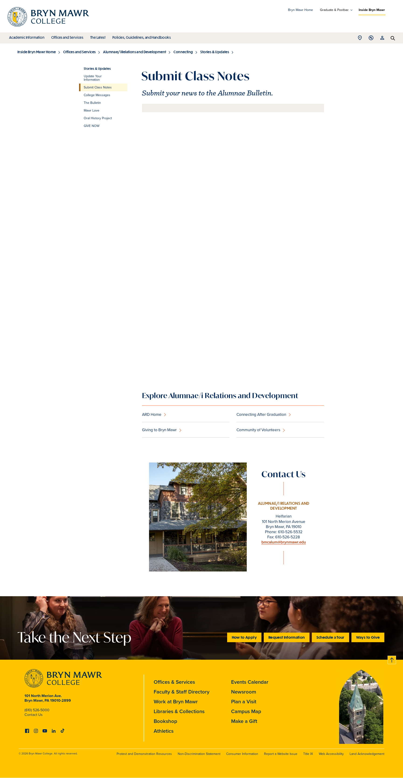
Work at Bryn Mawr (176, 701)
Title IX (308, 753)
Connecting (183, 52)
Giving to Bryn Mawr (159, 430)
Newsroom (243, 692)
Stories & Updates (214, 52)
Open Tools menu (371, 39)
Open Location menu (360, 39)
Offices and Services (67, 37)
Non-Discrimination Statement (199, 753)
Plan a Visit (243, 701)
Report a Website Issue (280, 753)
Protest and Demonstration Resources (144, 753)
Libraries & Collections (179, 711)
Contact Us (33, 714)
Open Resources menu (382, 39)
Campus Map (246, 711)
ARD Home (151, 414)
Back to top (392, 659)
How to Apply (244, 637)
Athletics (164, 731)
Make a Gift (244, 721)
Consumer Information (242, 753)
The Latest (97, 37)
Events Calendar (249, 682)
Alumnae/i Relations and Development (134, 52)
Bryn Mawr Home (300, 9)
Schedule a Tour (330, 637)
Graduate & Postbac (334, 10)
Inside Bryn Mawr (372, 9)
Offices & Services (174, 682)
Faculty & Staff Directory (181, 692)
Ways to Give (368, 637)
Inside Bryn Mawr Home (36, 52)
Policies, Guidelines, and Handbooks (141, 37)
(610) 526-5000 (36, 710)
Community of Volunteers (258, 430)
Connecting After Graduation (261, 414)
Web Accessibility (331, 753)
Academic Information (26, 37)
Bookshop (165, 721)
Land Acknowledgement (367, 753)
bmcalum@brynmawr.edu (283, 542)
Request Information (286, 637)
